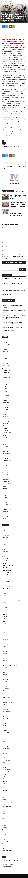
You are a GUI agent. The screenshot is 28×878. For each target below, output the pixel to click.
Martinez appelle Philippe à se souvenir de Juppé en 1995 (7, 166)
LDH (3, 704)
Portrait (4, 767)
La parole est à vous (7, 702)
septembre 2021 (6, 377)
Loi (3, 721)
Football (4, 660)
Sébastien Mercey (7, 802)
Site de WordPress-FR (8, 869)
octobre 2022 (5, 347)
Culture (4, 623)
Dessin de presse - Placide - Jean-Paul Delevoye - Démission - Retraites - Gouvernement (12, 146)
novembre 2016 (6, 509)
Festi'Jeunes (5, 656)
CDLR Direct (5, 581)
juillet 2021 (5, 382)
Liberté (4, 716)
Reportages (5, 788)
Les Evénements (6, 711)
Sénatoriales (5, 809)
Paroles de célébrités (7, 751)
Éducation (5, 639)
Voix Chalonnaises (7, 850)
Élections (4, 642)
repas (3, 783)
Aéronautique (6, 535)
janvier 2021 (5, 395)
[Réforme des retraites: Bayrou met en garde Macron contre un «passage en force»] (5, 211)
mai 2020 (4, 414)
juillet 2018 (5, 465)
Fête (3, 658)
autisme (4, 554)
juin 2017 (4, 493)
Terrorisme (5, 830)
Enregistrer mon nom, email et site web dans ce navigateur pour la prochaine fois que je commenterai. (14, 256)
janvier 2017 (5, 504)
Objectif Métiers (6, 744)
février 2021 (5, 393)
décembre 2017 (6, 481)
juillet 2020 (5, 409)
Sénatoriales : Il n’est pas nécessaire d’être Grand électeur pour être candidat (13, 305)
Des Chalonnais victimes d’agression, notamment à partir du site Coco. (11, 279)
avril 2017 (5, 497)
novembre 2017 (6, 484)
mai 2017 (4, 495)
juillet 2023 (5, 342)
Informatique (5, 683)
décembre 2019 (6, 426)
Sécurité (4, 804)
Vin (3, 848)
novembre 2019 (6, 428)
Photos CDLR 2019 (7, 760)
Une (3, 839)
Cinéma (4, 595)
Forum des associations (8, 663)
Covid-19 (4, 614)
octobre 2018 (5, 458)
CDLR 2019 (5, 574)
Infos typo (5, 686)
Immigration (5, 681)
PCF (3, 755)
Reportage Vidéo (6, 785)
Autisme (4, 556)
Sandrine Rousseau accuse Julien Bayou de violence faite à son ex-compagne (18, 204)
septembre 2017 (6, 488)
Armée (4, 540)
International (5, 688)
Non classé (5, 741)
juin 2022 (4, 356)
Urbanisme (5, 841)
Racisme (4, 776)
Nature (4, 737)
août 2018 (5, 463)
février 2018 (5, 477)
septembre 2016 (6, 514)
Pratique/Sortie (6, 769)
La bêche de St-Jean (7, 294)
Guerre (4, 672)
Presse (4, 774)
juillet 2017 (5, 491)
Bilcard (4, 310)
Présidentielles (6, 772)
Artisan (4, 547)
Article (4, 544)
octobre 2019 (5, 430)
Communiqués (6, 605)
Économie (5, 635)
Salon (3, 795)
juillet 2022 (5, 354)
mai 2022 (4, 358)
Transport (5, 836)
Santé (3, 797)
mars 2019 (5, 446)
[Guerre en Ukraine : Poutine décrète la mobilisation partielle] (5, 197)
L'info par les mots (7, 700)
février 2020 (5, 421)
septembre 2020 (6, 405)
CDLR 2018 (5, 568)
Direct (4, 630)
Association (5, 551)
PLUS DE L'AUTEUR (19, 191)
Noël (3, 739)
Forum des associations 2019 (10, 665)
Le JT (3, 707)
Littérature (5, 718)
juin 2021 (4, 384)
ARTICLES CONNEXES (7, 191)
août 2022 (5, 351)
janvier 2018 (5, 479)
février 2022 (5, 365)
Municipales (5, 732)
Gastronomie (5, 667)
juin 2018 (4, 467)
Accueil (2, 1)
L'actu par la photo (7, 697)
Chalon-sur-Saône (7, 591)
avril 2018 (5, 472)
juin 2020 (4, 412)
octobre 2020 (5, 402)
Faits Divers (5, 651)
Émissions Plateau (7, 644)
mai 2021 (4, 386)
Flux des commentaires (8, 866)
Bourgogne (5, 563)
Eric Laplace (7, 141)
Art (3, 542)
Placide (8, 142)
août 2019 (5, 435)
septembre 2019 (6, 433)
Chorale (4, 593)
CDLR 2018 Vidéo (6, 572)
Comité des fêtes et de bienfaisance (11, 600)
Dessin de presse (9, 1)
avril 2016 (5, 518)
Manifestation (6, 728)
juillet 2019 (5, 437)
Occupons (5, 746)
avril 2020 (5, 416)
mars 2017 (5, 500)
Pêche (4, 758)
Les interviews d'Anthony (8, 714)
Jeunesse (4, 693)
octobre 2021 (5, 375)
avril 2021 (5, 388)
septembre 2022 (6, 349)
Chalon (4, 584)
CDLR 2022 (5, 579)
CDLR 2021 (5, 577)
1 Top (3, 528)
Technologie (5, 827)
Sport (3, 820)
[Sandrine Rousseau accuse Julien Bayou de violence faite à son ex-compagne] (5, 204)
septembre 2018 (6, 460)
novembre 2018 (6, 456)
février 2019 (5, 449)
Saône (4, 799)
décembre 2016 (6, 507)
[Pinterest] (10, 26)
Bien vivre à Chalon (7, 558)
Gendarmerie (5, 670)
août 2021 (5, 379)
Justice (4, 695)
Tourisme (4, 834)
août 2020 (5, 407)
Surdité (4, 823)
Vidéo (3, 846)
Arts (3, 549)
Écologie (4, 632)
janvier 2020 (5, 423)
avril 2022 (5, 361)
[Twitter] (6, 26)
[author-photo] (14, 181)
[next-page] (5, 219)
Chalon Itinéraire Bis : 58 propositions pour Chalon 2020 (20, 166)
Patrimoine (5, 753)
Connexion (5, 862)
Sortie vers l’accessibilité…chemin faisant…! (13, 283)
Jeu (3, 690)
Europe (4, 646)
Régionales (5, 779)
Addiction (4, 533)
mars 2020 (5, 419)
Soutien (4, 818)
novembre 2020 (6, 400)
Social (4, 811)
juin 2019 (4, 440)
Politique (4, 765)
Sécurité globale (6, 806)
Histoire (4, 676)
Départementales (7, 625)
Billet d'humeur (6, 561)
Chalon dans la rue (7, 588)
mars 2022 (5, 363)
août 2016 (5, 516)
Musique (4, 734)
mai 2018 (4, 470)
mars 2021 (5, 391)
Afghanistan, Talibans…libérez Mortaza (12, 287)
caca (3, 315)
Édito (3, 637)
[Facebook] (3, 26)
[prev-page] (3, 219)
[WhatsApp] (13, 26)
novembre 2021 (6, 372)
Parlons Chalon (6, 748)
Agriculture (5, 537)
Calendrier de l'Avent (7, 565)
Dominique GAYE (6, 20)
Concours (4, 607)
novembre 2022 (6, 344)
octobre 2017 (5, 486)
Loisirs (4, 723)
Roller (4, 792)
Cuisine (4, 621)
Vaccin (4, 843)
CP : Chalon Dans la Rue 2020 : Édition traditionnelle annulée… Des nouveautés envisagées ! (13, 317)
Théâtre (4, 832)
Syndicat (4, 825)
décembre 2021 (6, 370)
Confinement (5, 609)
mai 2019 (4, 442)
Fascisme (4, 653)
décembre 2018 (6, 453)
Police (4, 762)
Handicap (4, 674)
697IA (3, 530)
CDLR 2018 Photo (6, 570)
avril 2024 (5, 340)
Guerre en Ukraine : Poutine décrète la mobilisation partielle (18, 196)
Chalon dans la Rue (7, 586)
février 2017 (5, 502)
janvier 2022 (5, 368)
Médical (4, 730)
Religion (4, 781)
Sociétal (4, 813)
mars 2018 (5, 474)
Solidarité (4, 816)
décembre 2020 (6, 398)
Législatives (5, 709)
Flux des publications (8, 864)
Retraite (4, 790)
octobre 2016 (5, 511)
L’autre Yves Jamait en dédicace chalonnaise (13, 290)
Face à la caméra (6, 649)
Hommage (5, 679)
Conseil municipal (7, 612)
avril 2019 (5, 444)
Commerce (5, 602)
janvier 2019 (5, 451)
